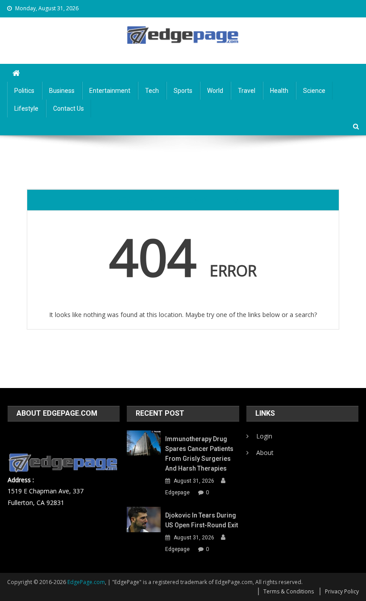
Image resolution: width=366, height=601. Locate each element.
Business (62, 90)
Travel (246, 90)
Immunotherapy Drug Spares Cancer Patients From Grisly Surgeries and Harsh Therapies (199, 453)
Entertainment (109, 90)
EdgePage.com (86, 582)
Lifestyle (26, 108)
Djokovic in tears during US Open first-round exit (201, 520)
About (265, 452)
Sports (183, 90)
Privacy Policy (342, 591)
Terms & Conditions (288, 591)
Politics (24, 90)
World (215, 90)
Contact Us (68, 108)
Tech (152, 90)
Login (264, 436)
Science (314, 90)
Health (279, 90)
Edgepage (177, 492)
